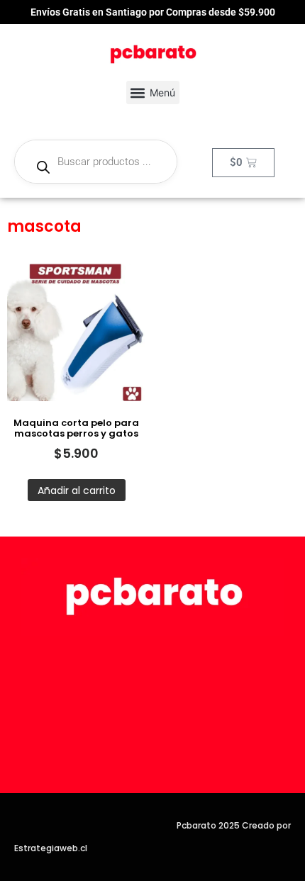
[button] (152, 92)
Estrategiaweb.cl (50, 848)
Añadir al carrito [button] (77, 490)
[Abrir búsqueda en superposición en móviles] (96, 161)
